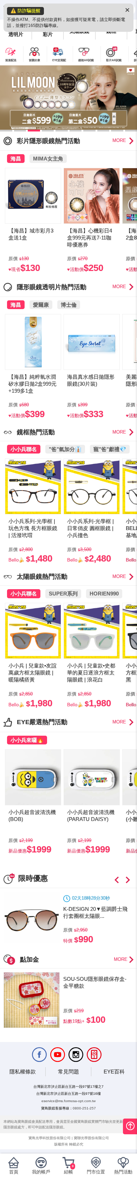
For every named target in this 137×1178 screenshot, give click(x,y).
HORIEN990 (104, 594)
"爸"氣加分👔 (65, 449)
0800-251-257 (84, 1108)
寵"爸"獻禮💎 (109, 449)
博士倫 (69, 305)
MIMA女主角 (48, 159)
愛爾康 (41, 305)
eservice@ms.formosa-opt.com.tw (68, 1101)
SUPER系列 (63, 594)
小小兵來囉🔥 (27, 740)
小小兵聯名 (24, 449)
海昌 (16, 159)
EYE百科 (114, 1072)
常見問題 (68, 1072)
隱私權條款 (22, 1072)
